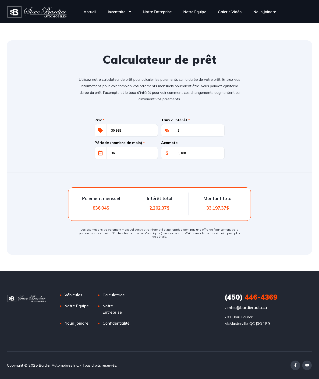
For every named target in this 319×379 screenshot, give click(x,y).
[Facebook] (295, 365)
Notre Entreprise (157, 11)
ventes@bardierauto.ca (245, 307)
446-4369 (250, 297)
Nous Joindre (264, 11)
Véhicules (73, 294)
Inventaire (116, 11)
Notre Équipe (194, 11)
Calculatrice (114, 294)
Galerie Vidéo (230, 11)
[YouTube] (307, 365)
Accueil (90, 11)
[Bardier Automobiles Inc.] (37, 11)
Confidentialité (116, 323)
